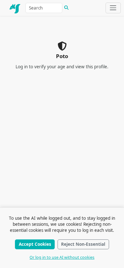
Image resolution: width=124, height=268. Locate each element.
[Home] (15, 8)
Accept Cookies (35, 244)
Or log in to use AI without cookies (62, 257)
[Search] (66, 8)
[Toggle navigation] (113, 8)
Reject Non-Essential (83, 244)
